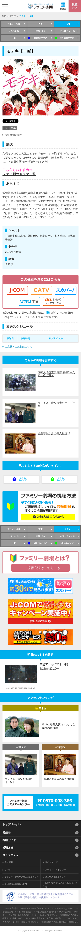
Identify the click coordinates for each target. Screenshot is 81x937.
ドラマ (13, 16)
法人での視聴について (55, 877)
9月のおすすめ (67, 38)
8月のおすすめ (40, 38)
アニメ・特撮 (13, 24)
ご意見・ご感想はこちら (18, 346)
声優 (40, 24)
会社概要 (9, 862)
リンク (8, 870)
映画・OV (40, 31)
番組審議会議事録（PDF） (17, 884)
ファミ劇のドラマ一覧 (19, 174)
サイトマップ (51, 862)
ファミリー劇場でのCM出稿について (22, 877)
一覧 (14, 38)
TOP (4, 16)
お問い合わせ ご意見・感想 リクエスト (61, 885)
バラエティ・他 (67, 31)
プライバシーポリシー (55, 870)
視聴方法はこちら (40, 568)
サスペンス (14, 31)
